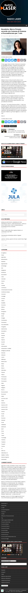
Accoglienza (3, 252)
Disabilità (3, 302)
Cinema (2, 281)
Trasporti (3, 444)
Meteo (2, 363)
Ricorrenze (3, 394)
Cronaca (3, 298)
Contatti (2, 513)
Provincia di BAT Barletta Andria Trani (8, 536)
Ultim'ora (3, 450)
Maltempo (3, 359)
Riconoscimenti (4, 392)
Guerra (2, 337)
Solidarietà (3, 424)
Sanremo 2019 (4, 405)
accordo (7, 126)
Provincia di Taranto (5, 528)
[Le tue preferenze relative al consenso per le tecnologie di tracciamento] (2, 590)
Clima (2, 283)
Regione (3, 385)
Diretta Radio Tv (4, 503)
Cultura (2, 300)
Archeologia (3, 265)
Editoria (2, 307)
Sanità (2, 400)
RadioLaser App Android (6, 576)
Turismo (3, 446)
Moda (2, 365)
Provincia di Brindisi (5, 532)
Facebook (3, 570)
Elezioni (2, 309)
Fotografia (3, 326)
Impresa (3, 339)
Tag (2, 518)
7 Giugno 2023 (5, 36)
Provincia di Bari (4, 530)
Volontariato (4, 459)
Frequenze (3, 511)
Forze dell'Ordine (4, 324)
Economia (3, 305)
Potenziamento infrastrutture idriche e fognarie (11, 235)
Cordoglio (3, 296)
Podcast (3, 372)
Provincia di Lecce (4, 534)
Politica (2, 374)
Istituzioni (3, 355)
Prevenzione (4, 376)
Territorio (3, 439)
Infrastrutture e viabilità (6, 348)
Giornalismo (3, 331)
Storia (2, 431)
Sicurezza (3, 418)
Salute (2, 396)
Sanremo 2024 (4, 409)
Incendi (2, 344)
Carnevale (3, 279)
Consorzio (3, 294)
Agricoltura (3, 257)
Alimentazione (4, 259)
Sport (2, 429)
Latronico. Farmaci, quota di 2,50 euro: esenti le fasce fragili (14, 239)
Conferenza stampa (5, 292)
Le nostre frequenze (5, 509)
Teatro (2, 435)
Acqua (2, 255)
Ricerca (2, 389)
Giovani (2, 333)
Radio (2, 383)
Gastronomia (4, 329)
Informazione (4, 346)
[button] (26, 25)
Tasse (2, 433)
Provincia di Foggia (5, 538)
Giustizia (3, 335)
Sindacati (3, 420)
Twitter (2, 574)
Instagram (3, 572)
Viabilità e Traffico (5, 455)
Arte (2, 268)
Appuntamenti (4, 263)
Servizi (2, 415)
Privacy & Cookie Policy (5, 522)
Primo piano (3, 379)
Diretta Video (3, 505)
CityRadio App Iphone (5, 582)
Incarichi (3, 342)
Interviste (3, 352)
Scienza (2, 411)
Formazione (3, 322)
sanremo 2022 (4, 407)
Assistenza (3, 272)
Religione (3, 387)
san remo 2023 (4, 398)
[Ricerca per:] (14, 215)
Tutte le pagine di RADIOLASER (7, 520)
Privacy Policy (5, 585)
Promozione (4, 381)
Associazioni (4, 274)
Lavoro (2, 357)
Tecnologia (3, 437)
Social (2, 422)
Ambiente (3, 261)
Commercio (3, 287)
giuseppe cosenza (5, 496)
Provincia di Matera (5, 524)
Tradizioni (3, 442)
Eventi (2, 315)
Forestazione (4, 320)
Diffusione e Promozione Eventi (7, 515)
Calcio (2, 276)
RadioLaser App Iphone (6, 578)
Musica (2, 368)
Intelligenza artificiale (5, 350)
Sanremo (3, 402)
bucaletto (13, 126)
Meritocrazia (4, 361)
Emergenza (3, 311)
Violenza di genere (5, 457)
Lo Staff (2, 507)
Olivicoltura (3, 370)
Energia (2, 313)
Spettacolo (3, 426)
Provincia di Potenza (5, 526)
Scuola (2, 413)
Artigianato (3, 270)
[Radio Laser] (8, 15)
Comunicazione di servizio (6, 289)
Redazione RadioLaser (14, 36)
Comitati (3, 285)
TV (1, 448)
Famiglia (3, 318)
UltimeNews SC (4, 452)
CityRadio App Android (5, 580)
